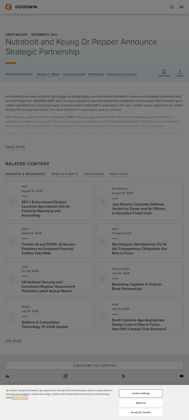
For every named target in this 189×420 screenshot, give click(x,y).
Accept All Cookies (141, 412)
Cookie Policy (20, 397)
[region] (94, 402)
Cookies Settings (141, 393)
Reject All (141, 403)
